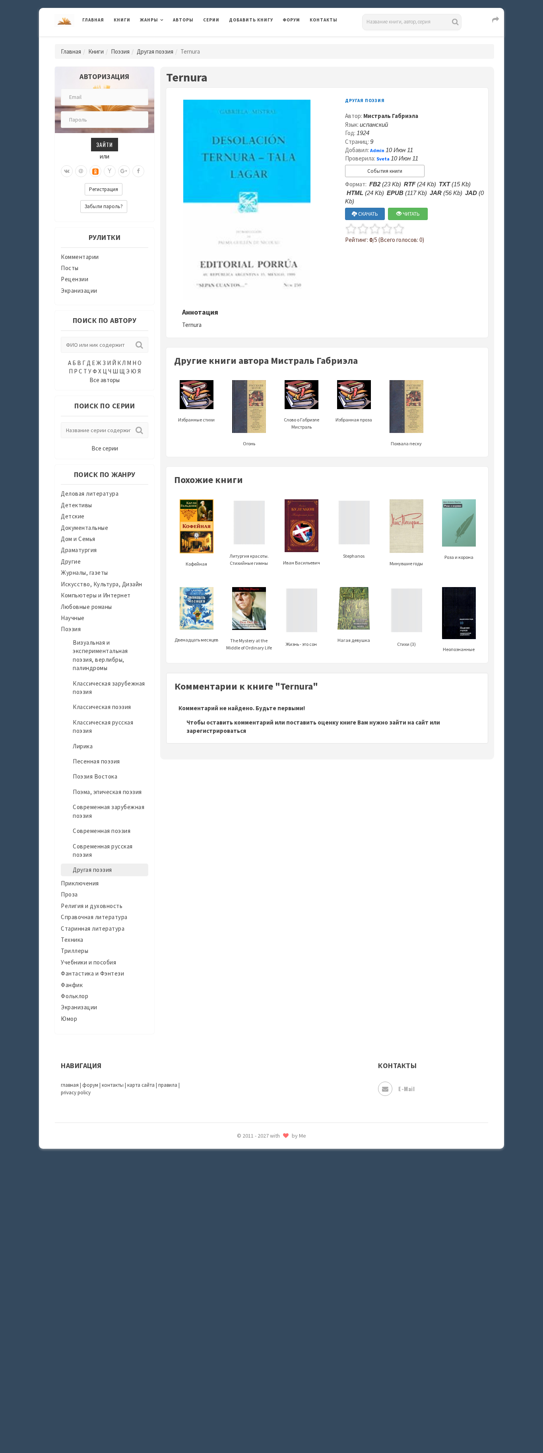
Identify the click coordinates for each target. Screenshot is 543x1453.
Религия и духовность (91, 906)
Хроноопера (246, 1337)
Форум (291, 20)
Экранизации (79, 290)
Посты (70, 268)
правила (167, 1085)
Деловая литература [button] (168, 40)
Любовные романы (86, 607)
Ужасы (238, 1284)
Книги (122, 20)
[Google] (124, 171)
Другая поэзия (155, 51)
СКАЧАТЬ (367, 214)
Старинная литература (92, 928)
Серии (211, 20)
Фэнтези (241, 1319)
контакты (113, 1085)
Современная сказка (257, 1195)
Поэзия (120, 51)
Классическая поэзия (102, 707)
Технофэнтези (250, 1266)
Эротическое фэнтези (260, 1408)
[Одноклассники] (95, 171)
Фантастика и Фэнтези (92, 973)
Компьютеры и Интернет (96, 595)
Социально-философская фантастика (282, 1212)
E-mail (406, 1088)
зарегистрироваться (216, 730)
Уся (234, 1301)
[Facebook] (138, 171)
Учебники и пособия (88, 962)
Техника (72, 939)
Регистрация (103, 189)
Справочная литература (94, 917)
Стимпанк (243, 1230)
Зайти (104, 144)
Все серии (104, 448)
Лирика (83, 746)
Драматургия (79, 550)
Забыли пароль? (104, 206)
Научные (73, 618)
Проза (69, 894)
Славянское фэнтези (258, 1159)
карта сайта (141, 1085)
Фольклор (74, 996)
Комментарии (80, 257)
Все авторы (104, 380)
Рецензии (74, 279)
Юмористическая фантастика (271, 1426)
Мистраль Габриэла (390, 116)
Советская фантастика (261, 1177)
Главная (93, 20)
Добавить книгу (251, 20)
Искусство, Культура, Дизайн (101, 584)
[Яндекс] (110, 171)
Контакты (323, 20)
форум (90, 1085)
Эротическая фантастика (265, 1390)
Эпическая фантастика (261, 1355)
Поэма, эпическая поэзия (107, 792)
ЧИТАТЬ (410, 214)
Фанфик (72, 985)
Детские (73, 516)
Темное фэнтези (252, 1248)
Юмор (69, 1018)
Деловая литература (257, 40)
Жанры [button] (149, 20)
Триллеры (74, 950)
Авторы (183, 20)
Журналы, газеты (84, 572)
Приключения (80, 883)
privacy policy (76, 1092)
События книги (384, 171)
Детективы (76, 505)
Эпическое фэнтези (257, 1373)
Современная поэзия (101, 831)
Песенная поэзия (96, 761)
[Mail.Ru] (81, 171)
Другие (71, 561)
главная (70, 1085)
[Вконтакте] (67, 171)
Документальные (84, 527)
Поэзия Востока (95, 776)
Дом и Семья (78, 539)
